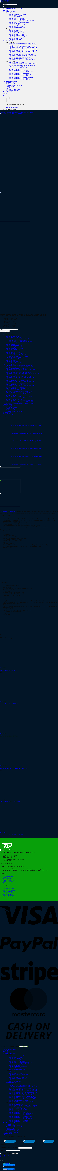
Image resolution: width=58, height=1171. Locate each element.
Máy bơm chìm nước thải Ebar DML (18, 70)
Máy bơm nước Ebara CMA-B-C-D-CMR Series (13, 835)
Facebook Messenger (9, 1165)
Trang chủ (6, 8)
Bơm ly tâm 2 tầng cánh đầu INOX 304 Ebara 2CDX (23, 45)
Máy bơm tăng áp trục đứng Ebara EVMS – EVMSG (23, 63)
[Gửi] (3, 6)
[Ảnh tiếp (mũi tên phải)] (2, 1160)
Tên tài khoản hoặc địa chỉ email (9, 1147)
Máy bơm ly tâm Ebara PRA (16, 62)
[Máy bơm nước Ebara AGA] (15, 666)
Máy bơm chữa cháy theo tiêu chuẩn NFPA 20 (21, 21)
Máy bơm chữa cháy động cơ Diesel (19, 22)
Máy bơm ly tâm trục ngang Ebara (18, 37)
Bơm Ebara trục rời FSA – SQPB (18, 67)
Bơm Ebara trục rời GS (15, 69)
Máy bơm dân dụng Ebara (16, 26)
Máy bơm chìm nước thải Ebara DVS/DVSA (21, 77)
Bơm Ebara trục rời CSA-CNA (17, 66)
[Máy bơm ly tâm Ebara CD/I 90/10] (15, 700)
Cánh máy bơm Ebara (12, 86)
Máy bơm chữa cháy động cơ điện (18, 19)
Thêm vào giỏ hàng (5, 330)
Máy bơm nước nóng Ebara (16, 23)
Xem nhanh (3, 667)
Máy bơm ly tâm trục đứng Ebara (18, 35)
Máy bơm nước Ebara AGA (7, 670)
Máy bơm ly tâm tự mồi (15, 39)
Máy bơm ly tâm (7, 894)
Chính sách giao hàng (9, 880)
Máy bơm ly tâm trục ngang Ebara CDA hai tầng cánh (14, 768)
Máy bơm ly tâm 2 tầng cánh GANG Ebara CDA (22, 51)
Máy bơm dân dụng (8, 892)
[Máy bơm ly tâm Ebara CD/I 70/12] (15, 732)
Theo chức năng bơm (9, 11)
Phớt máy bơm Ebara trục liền (14, 84)
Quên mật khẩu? (4, 1156)
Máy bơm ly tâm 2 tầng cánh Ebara (18, 355)
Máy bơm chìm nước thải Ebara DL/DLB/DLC (21, 74)
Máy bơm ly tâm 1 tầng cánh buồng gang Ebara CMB (23, 49)
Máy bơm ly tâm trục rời (15, 38)
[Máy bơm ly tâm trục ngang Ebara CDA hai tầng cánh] (15, 764)
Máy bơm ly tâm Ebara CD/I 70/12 (9, 736)
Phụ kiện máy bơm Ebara (10, 81)
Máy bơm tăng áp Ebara (15, 31)
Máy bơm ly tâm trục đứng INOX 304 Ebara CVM (22, 57)
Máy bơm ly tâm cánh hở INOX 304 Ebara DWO (22, 59)
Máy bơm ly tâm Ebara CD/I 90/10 (9, 703)
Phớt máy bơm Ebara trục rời (14, 85)
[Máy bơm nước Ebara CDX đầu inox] (15, 797)
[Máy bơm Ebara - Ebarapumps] (5, 1)
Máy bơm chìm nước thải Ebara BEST (19, 73)
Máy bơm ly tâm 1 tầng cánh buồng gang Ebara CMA (23, 47)
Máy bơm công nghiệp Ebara (17, 27)
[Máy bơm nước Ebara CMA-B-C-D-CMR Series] (15, 831)
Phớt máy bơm (10, 82)
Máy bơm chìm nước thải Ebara (17, 14)
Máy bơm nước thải (8, 895)
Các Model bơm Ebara (9, 41)
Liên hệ (5, 93)
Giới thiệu (6, 10)
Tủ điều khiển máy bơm (12, 90)
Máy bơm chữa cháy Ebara (16, 18)
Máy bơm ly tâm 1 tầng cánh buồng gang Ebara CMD (23, 50)
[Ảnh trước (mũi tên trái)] (0, 1160)
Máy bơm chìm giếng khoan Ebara (18, 25)
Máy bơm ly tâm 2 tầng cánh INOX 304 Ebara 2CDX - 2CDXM (22, 373)
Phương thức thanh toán (9, 883)
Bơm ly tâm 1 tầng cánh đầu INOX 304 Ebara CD (22, 46)
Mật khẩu (3, 1150)
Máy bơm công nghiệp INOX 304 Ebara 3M (20, 58)
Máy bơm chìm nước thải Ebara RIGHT (19, 79)
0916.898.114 (49, 1141)
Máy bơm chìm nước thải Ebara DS (18, 75)
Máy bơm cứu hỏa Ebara (15, 15)
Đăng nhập (14, 1153)
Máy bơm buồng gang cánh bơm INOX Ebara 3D (22, 65)
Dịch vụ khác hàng (8, 876)
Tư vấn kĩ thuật (7, 92)
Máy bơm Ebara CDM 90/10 (7, 511)
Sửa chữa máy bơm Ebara (13, 89)
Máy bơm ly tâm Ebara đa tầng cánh (18, 33)
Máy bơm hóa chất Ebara (16, 16)
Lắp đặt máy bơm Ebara (12, 88)
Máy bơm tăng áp (7, 891)
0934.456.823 (6, 1163)
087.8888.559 (10, 1141)
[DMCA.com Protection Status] (23, 1046)
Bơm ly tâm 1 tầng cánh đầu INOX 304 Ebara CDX (22, 43)
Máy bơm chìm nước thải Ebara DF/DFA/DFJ (21, 71)
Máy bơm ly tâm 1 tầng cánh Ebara (18, 356)
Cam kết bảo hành (8, 877)
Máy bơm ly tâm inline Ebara (16, 34)
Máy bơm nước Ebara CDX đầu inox (10, 801)
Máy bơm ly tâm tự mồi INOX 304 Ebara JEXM (21, 54)
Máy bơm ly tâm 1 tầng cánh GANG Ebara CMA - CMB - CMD (22, 369)
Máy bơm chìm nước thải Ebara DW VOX (20, 78)
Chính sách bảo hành (8, 879)
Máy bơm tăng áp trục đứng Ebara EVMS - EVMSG (20, 401)
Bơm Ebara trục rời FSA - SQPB (14, 389)
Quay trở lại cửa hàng (12, 107)
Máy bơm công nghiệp (9, 890)
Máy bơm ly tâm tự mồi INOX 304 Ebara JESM (21, 53)
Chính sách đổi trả (8, 881)
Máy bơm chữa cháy (8, 888)
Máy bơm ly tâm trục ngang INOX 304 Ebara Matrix (22, 55)
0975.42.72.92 (30, 1141)
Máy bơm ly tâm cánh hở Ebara (17, 30)
